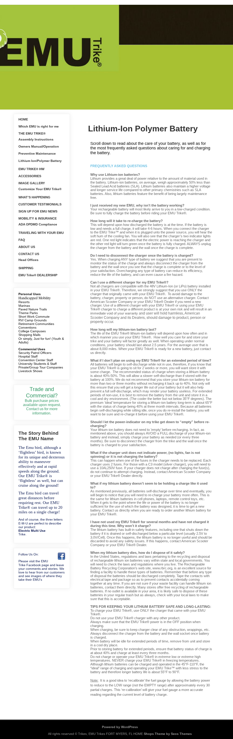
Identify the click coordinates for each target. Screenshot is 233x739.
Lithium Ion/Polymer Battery (40, 161)
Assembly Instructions (35, 139)
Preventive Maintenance (37, 153)
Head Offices (28, 260)
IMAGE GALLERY (31, 183)
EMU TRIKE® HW (31, 169)
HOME (23, 119)
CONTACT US (28, 254)
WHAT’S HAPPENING (34, 197)
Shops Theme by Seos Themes (168, 734)
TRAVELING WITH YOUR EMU (41, 233)
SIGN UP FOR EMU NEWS (37, 211)
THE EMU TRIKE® (32, 133)
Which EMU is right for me (38, 126)
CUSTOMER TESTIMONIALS (39, 204)
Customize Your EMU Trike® (39, 189)
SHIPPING (25, 268)
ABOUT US (26, 247)
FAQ (21, 240)
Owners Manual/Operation (38, 146)
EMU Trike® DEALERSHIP (37, 275)
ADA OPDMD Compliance (37, 224)
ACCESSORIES (29, 176)
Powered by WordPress (120, 727)
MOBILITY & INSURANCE (37, 218)
